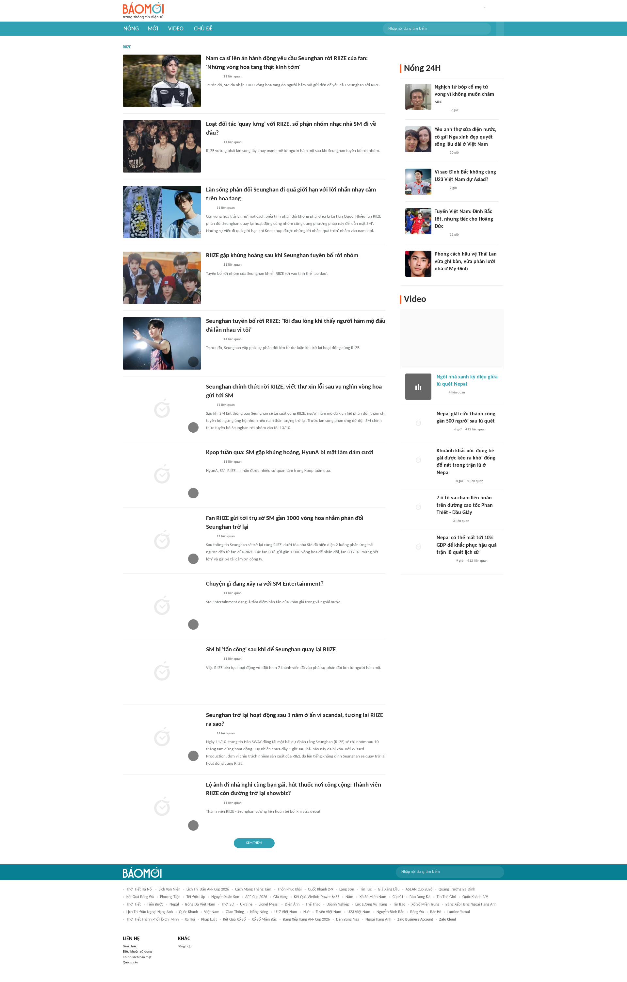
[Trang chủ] (143, 11)
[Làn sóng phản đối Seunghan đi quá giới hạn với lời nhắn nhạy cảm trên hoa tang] (162, 212)
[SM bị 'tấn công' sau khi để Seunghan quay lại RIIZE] (162, 672)
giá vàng (280, 897)
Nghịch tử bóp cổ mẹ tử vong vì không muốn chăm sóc (464, 95)
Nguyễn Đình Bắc (390, 912)
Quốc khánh (188, 912)
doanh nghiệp (338, 905)
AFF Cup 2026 (256, 897)
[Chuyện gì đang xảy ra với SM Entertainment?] (162, 606)
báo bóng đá (420, 897)
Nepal (174, 905)
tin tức (366, 889)
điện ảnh (292, 905)
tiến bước (155, 905)
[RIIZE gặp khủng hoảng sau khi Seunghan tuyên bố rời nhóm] (162, 278)
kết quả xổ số (234, 920)
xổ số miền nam (373, 897)
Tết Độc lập (195, 897)
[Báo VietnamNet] (440, 153)
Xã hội (190, 920)
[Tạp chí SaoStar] (212, 77)
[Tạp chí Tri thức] (441, 393)
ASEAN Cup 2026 (419, 889)
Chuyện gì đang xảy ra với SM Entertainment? (265, 584)
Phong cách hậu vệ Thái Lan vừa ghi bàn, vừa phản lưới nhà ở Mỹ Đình (466, 262)
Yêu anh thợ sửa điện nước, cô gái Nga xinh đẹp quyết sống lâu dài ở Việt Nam (465, 137)
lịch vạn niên (169, 889)
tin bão (399, 905)
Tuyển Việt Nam (328, 912)
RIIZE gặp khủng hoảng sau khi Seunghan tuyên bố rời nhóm (282, 256)
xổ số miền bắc (264, 920)
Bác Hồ (435, 912)
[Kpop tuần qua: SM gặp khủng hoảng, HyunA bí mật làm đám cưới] (162, 475)
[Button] (500, 29)
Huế (306, 912)
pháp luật (209, 920)
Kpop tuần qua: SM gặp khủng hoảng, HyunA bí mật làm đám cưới (290, 453)
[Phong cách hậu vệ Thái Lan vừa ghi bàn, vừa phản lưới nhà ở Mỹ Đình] (418, 264)
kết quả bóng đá (140, 897)
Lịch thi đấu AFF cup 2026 (207, 889)
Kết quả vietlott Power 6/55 (316, 897)
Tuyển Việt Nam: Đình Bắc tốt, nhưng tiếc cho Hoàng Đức (464, 219)
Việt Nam (211, 912)
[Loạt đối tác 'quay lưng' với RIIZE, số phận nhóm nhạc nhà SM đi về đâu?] (162, 146)
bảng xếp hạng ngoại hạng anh (470, 905)
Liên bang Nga (347, 920)
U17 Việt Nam (285, 912)
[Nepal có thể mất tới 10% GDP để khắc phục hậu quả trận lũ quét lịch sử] (418, 547)
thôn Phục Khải (290, 889)
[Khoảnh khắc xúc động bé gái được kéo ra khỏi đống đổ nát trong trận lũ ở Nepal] (418, 460)
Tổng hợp (184, 946)
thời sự (227, 905)
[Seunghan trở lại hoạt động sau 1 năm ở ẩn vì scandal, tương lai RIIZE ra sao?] (162, 737)
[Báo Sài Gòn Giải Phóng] (443, 521)
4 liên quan (457, 392)
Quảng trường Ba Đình (457, 889)
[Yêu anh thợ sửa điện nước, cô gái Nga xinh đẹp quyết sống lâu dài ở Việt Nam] (418, 139)
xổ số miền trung (425, 905)
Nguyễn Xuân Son (225, 897)
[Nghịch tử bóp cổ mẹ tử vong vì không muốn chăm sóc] (418, 97)
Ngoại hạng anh (378, 920)
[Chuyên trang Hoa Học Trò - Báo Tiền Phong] (209, 208)
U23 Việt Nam (358, 912)
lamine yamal (458, 912)
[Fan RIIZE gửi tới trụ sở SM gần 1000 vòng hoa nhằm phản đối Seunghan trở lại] (162, 540)
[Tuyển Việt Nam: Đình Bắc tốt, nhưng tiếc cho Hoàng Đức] (418, 221)
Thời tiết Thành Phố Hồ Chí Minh (152, 920)
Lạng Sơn (346, 889)
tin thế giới (446, 897)
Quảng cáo (130, 962)
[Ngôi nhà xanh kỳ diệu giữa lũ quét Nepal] (418, 387)
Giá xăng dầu (388, 889)
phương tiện (170, 897)
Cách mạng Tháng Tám (253, 889)
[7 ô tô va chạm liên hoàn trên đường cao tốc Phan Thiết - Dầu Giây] (418, 507)
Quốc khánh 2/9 (475, 897)
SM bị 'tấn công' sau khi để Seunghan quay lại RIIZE (271, 650)
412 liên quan (475, 429)
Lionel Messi (269, 905)
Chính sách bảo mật (137, 957)
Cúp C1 (398, 897)
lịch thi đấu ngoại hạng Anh (149, 912)
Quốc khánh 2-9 (320, 889)
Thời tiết (133, 905)
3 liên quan (461, 521)
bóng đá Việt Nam (200, 905)
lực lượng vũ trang (371, 905)
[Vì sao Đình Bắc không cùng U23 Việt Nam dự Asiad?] (418, 182)
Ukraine (246, 905)
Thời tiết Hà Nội (139, 889)
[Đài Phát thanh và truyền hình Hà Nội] (443, 430)
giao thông (235, 912)
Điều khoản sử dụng (137, 952)
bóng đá (417, 912)
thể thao (313, 905)
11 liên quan (232, 76)
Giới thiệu (130, 946)
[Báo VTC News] (444, 481)
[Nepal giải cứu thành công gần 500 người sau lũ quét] (418, 423)
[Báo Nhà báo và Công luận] (444, 561)
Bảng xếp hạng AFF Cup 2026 (306, 920)
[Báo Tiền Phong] (441, 110)
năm (349, 897)
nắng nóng (259, 912)
